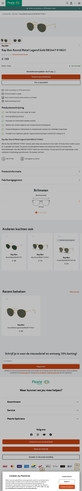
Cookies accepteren (67, 487)
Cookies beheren (67, 476)
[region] (41, 481)
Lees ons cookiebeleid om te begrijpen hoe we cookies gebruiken (27, 487)
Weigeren (67, 481)
